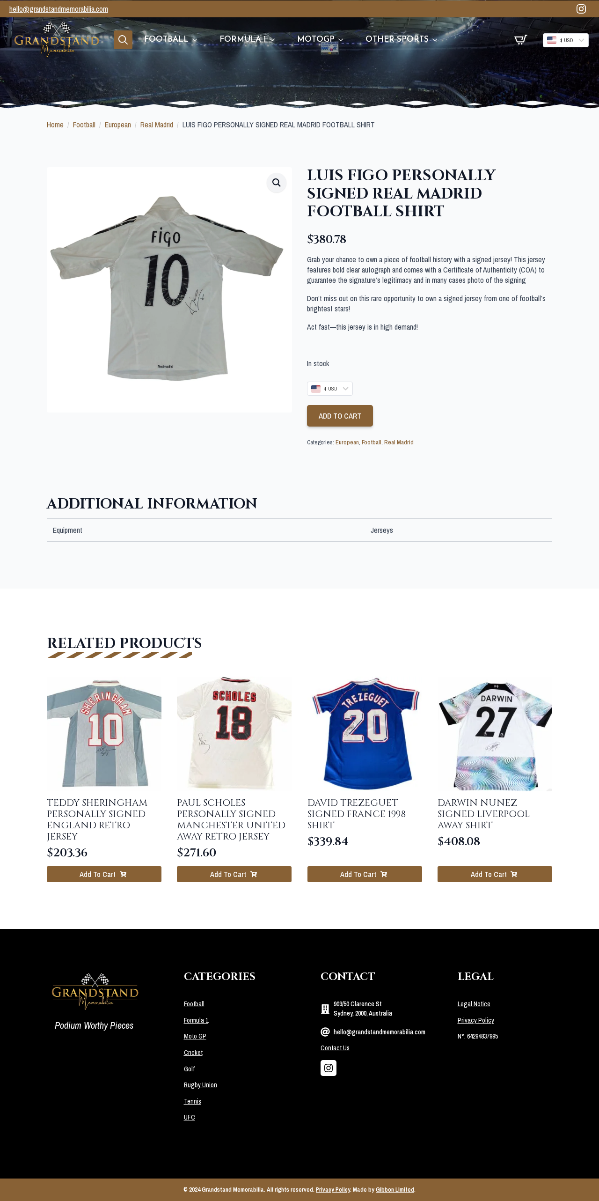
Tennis (192, 1101)
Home (55, 124)
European (118, 124)
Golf (189, 1069)
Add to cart (340, 416)
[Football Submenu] (198, 39)
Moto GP (195, 1036)
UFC (189, 1117)
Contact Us (335, 1048)
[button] (276, 182)
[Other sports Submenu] (438, 39)
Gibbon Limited (395, 1190)
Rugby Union (200, 1085)
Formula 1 (242, 40)
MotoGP (316, 40)
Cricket (193, 1052)
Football (166, 40)
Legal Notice (474, 1004)
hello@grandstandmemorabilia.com (58, 9)
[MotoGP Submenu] (344, 39)
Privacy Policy (476, 1020)
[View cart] (520, 39)
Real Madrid (156, 124)
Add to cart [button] (98, 874)
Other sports (397, 40)
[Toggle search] (123, 39)
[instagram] (581, 8)
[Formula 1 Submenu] (276, 39)
